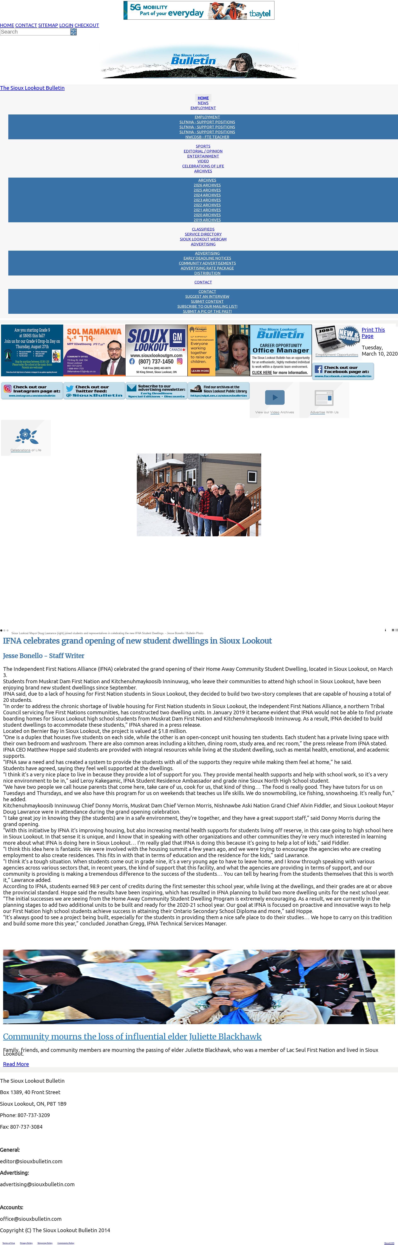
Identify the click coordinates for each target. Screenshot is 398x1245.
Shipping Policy (45, 1243)
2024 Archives (207, 195)
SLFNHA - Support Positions (207, 122)
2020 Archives (207, 215)
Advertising (203, 244)
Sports (203, 146)
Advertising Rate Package (207, 268)
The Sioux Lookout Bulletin (32, 88)
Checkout (87, 25)
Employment (203, 108)
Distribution (207, 273)
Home (7, 25)
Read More (16, 1064)
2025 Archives (207, 190)
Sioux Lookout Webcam (203, 239)
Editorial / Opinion (203, 151)
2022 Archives (207, 205)
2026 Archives (207, 185)
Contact (26, 25)
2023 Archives (207, 200)
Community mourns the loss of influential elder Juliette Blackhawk (132, 1037)
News (203, 103)
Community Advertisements (207, 263)
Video (203, 161)
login (66, 25)
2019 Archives (207, 220)
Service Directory (203, 234)
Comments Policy (65, 1243)
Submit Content (207, 301)
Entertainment (203, 156)
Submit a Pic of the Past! (207, 311)
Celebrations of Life (203, 166)
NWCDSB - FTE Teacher (207, 137)
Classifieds (203, 229)
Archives (203, 171)
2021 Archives (207, 210)
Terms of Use (8, 1243)
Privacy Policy (26, 1243)
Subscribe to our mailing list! (207, 306)
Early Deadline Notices (207, 258)
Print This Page (373, 333)
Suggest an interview (207, 296)
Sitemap (48, 25)
